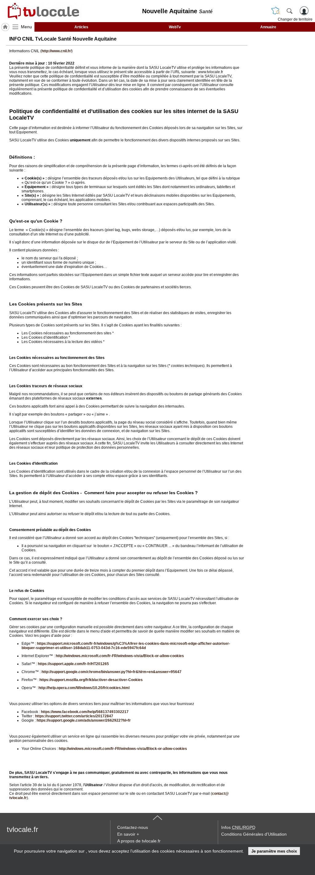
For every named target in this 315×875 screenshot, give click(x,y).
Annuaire (268, 27)
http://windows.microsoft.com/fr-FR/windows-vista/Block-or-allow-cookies (120, 656)
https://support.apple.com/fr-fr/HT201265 (73, 664)
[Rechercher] (289, 10)
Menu (26, 26)
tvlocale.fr (22, 829)
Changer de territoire (295, 19)
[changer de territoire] (275, 10)
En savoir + (128, 834)
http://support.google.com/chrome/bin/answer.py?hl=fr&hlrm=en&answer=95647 (111, 672)
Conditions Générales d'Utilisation (254, 834)
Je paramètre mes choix (274, 851)
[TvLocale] (42, 11)
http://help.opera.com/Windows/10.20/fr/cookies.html (84, 688)
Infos (238, 827)
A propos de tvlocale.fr (139, 840)
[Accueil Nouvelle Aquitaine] (5, 27)
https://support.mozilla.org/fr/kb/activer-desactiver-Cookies (91, 680)
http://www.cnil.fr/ (56, 51)
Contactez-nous (132, 827)
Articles (81, 27)
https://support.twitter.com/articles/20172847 (74, 716)
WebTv (175, 27)
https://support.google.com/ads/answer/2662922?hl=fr (84, 720)
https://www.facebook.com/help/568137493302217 (85, 712)
